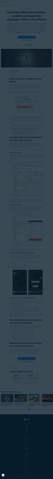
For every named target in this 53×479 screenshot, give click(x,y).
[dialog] (26, 239)
